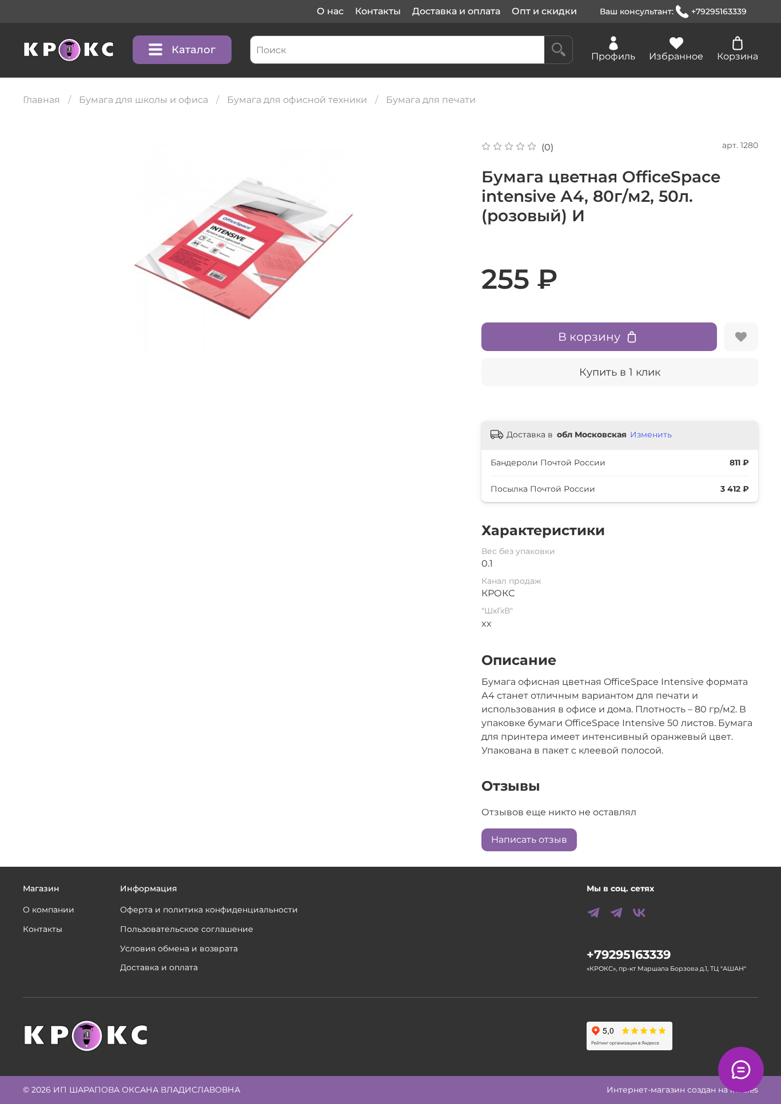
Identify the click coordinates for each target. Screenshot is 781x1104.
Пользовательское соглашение (186, 929)
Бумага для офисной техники (297, 99)
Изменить (651, 434)
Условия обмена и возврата (179, 948)
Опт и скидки (544, 11)
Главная (41, 99)
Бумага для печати (431, 99)
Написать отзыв (529, 839)
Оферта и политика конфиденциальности (209, 909)
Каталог (194, 49)
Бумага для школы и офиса (143, 99)
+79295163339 (719, 11)
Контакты (378, 11)
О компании (48, 909)
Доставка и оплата (456, 11)
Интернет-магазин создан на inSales (682, 1090)
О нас (330, 11)
